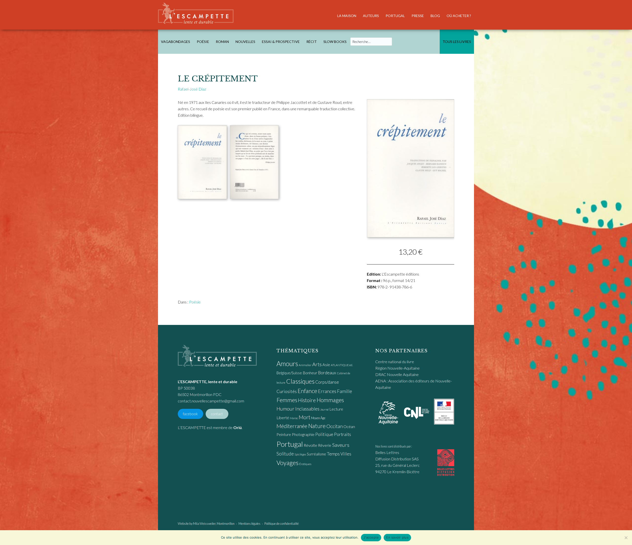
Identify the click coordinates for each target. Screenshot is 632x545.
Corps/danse (327, 382)
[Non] (625, 537)
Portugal (289, 444)
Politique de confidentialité (281, 524)
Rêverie (324, 445)
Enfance (307, 390)
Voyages (287, 462)
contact (217, 414)
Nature (317, 425)
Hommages (330, 399)
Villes (345, 453)
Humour (285, 409)
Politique (324, 434)
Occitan (334, 426)
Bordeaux (327, 372)
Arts (317, 364)
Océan (349, 426)
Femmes (286, 399)
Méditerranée (291, 426)
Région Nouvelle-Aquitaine (397, 368)
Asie (326, 364)
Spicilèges (300, 454)
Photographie (303, 434)
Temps (333, 453)
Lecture (336, 409)
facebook (190, 414)
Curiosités (286, 391)
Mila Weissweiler (204, 524)
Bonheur (310, 372)
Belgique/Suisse (289, 373)
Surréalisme (316, 454)
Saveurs (340, 445)
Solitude (285, 453)
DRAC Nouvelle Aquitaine (397, 374)
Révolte (310, 445)
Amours (287, 364)
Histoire (307, 400)
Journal (324, 409)
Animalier (305, 365)
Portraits (342, 434)
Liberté (282, 417)
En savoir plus (397, 537)
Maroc (294, 418)
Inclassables (307, 409)
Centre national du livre (394, 361)
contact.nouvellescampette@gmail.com (211, 400)
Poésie (195, 302)
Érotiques (305, 464)
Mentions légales (249, 524)
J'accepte (371, 537)
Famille (344, 391)
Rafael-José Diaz (192, 89)
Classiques (300, 381)
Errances (327, 391)
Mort (304, 417)
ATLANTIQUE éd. (342, 365)
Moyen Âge (318, 418)
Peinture (283, 434)
